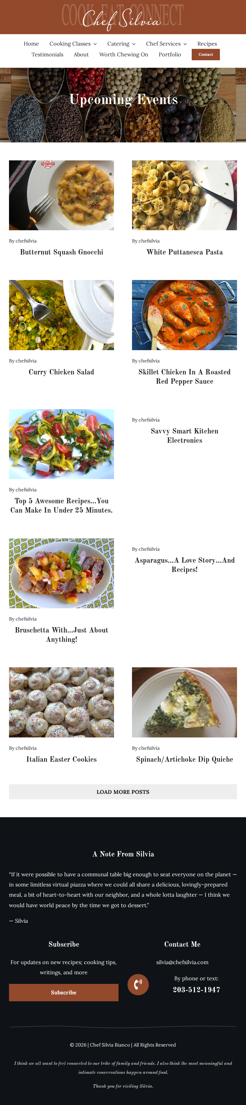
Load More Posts (123, 791)
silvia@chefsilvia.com (182, 962)
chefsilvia (26, 241)
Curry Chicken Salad (61, 372)
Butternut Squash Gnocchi (61, 252)
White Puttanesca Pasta (184, 252)
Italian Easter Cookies (61, 760)
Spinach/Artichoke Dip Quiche (184, 760)
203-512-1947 (196, 990)
